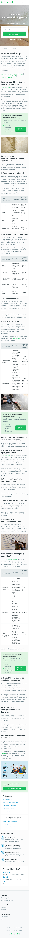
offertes (3, 753)
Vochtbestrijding (7, 799)
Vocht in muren (5, 87)
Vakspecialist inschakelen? (8, 76)
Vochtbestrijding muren (9, 808)
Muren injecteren (5, 455)
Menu (24, 2)
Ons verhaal (4, 916)
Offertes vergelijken (6, 77)
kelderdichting (16, 338)
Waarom (3, 74)
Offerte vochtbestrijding (9, 827)
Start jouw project (13, 34)
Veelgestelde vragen (7, 900)
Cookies (21, 930)
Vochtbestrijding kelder (9, 805)
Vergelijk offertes (19, 129)
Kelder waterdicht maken (10, 821)
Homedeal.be (4, 48)
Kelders (3, 324)
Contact (3, 919)
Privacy (15, 930)
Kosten (21, 74)
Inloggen (3, 909)
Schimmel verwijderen (9, 811)
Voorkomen (20, 76)
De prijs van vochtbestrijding (9, 559)
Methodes (15, 74)
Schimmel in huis (7, 824)
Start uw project (5, 898)
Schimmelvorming (15, 93)
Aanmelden (4, 907)
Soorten (9, 74)
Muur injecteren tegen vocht (11, 802)
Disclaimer (9, 930)
